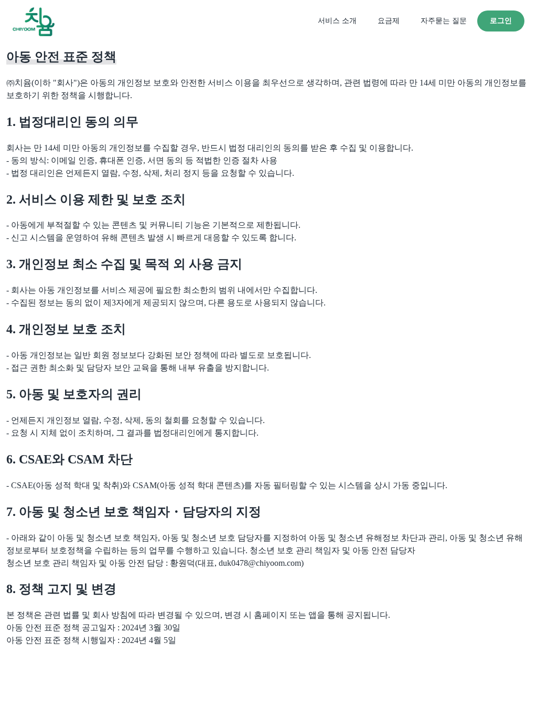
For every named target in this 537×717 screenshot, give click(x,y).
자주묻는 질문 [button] (444, 21)
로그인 (501, 21)
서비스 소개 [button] (337, 21)
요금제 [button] (389, 21)
